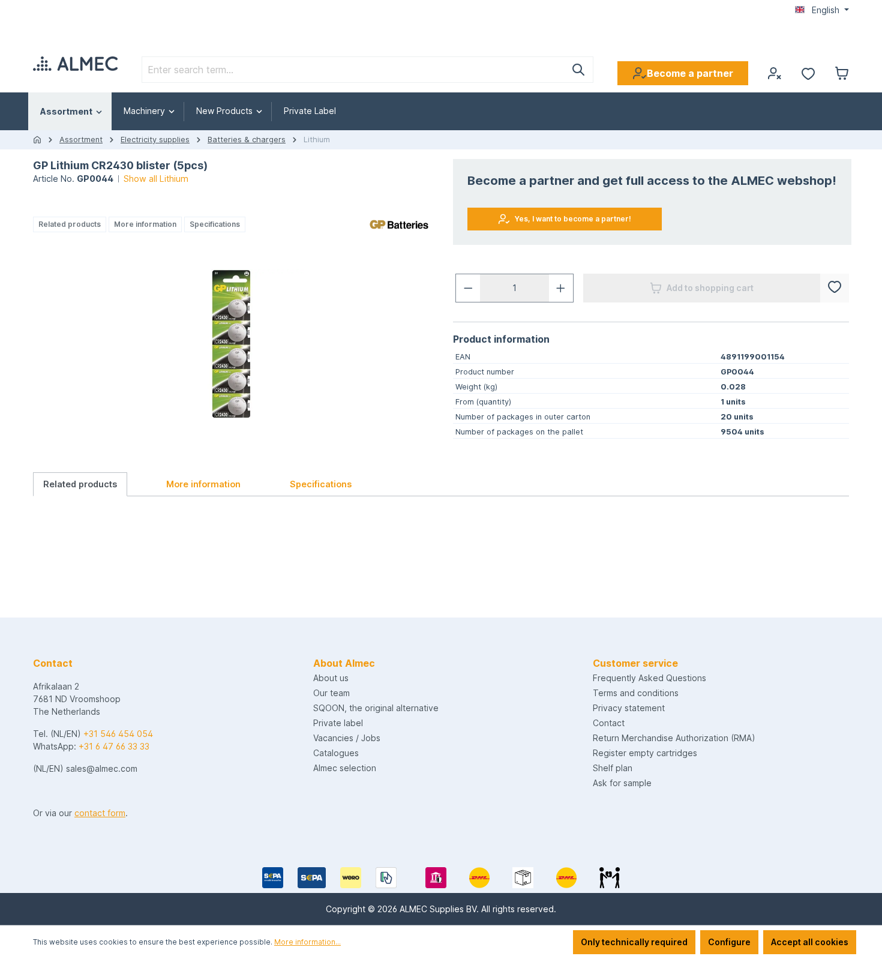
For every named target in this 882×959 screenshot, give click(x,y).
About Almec (344, 663)
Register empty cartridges (645, 753)
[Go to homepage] (75, 63)
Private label (338, 723)
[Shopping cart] (842, 73)
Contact (609, 723)
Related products (69, 224)
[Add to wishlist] (834, 288)
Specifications (215, 224)
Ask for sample (622, 783)
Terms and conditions (636, 693)
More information (145, 224)
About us (331, 678)
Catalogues (336, 753)
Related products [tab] (80, 484)
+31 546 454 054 (118, 734)
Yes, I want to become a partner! (573, 218)
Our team (331, 693)
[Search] (578, 69)
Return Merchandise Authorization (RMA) (674, 738)
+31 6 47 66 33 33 (114, 746)
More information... (307, 941)
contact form (99, 813)
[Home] (37, 140)
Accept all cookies (809, 942)
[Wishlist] (808, 73)
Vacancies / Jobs (346, 738)
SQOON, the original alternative (376, 708)
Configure (729, 942)
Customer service (635, 663)
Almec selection (344, 768)
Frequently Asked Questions (649, 678)
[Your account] (774, 73)
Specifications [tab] (321, 484)
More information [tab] (203, 484)
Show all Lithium (156, 178)
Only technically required (634, 942)
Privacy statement (629, 708)
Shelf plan (612, 768)
